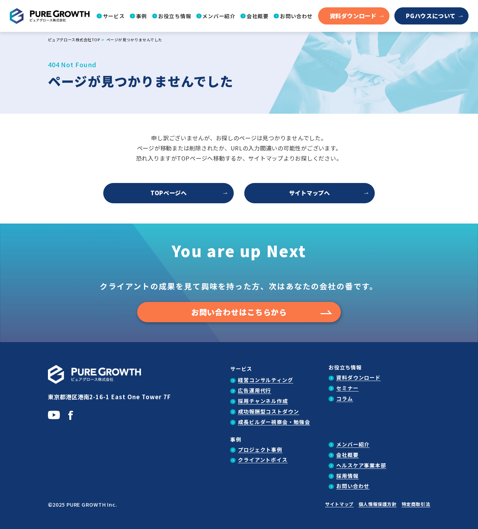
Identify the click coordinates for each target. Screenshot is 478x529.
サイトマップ (339, 504)
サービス (241, 368)
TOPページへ (168, 193)
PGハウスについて (431, 16)
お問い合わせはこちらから (239, 311)
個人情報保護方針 (378, 504)
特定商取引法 (416, 504)
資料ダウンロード (353, 16)
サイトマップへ (309, 193)
